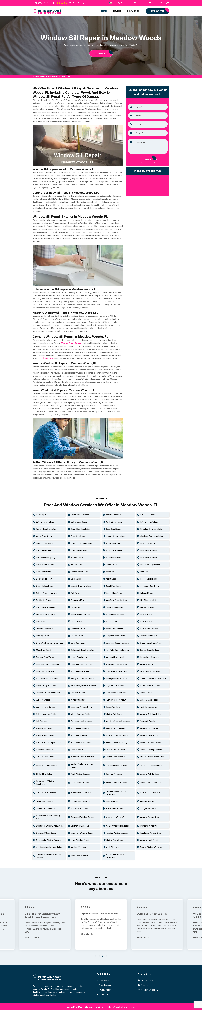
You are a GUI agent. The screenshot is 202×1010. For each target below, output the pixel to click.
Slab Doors (75, 593)
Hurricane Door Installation (47, 664)
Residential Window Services (152, 833)
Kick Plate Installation (149, 600)
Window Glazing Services (151, 749)
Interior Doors (111, 564)
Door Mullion (76, 579)
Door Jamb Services (148, 557)
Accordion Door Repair (150, 586)
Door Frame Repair (79, 550)
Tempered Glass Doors (115, 636)
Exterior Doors (77, 564)
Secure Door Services (149, 650)
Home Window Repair (80, 840)
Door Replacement (113, 515)
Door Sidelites (146, 621)
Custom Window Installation (48, 693)
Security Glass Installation (81, 721)
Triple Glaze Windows (45, 801)
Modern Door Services (115, 536)
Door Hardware (146, 614)
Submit (147, 159)
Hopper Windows (112, 707)
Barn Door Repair (43, 572)
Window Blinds (146, 693)
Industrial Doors (146, 593)
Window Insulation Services (152, 782)
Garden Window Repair (115, 749)
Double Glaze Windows (150, 793)
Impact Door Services (149, 657)
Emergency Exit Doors (45, 614)
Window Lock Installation (81, 742)
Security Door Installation (81, 586)
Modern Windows (78, 847)
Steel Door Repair (78, 536)
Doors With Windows (45, 564)
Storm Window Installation (151, 765)
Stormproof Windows (80, 826)
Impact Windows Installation (117, 826)
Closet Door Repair (113, 586)
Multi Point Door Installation (117, 650)
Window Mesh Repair (45, 757)
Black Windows (112, 847)
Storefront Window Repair (82, 833)
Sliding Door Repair (79, 522)
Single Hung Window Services (83, 685)
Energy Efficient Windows (151, 847)
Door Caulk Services (114, 628)
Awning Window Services (116, 678)
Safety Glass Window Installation (45, 782)
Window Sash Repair (45, 735)
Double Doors (111, 621)
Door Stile (109, 572)
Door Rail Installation (148, 550)
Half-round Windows (114, 808)
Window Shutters (78, 700)
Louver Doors (76, 621)
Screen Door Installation (150, 643)
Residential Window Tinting (82, 817)
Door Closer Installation (46, 607)
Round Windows (147, 801)
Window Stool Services (115, 728)
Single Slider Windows (114, 685)
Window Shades (43, 700)
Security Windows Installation (117, 721)
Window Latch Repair (149, 840)
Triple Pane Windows (80, 856)
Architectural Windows (80, 801)
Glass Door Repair (113, 529)
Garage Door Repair (79, 572)
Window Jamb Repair (149, 728)
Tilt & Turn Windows (148, 707)
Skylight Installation (44, 774)
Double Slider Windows (150, 685)
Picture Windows (78, 693)
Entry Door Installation (45, 522)
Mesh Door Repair (43, 650)
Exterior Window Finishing (47, 714)
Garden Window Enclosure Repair (82, 765)
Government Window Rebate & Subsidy (49, 855)
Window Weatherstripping (116, 742)
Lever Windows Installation (116, 735)
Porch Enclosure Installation (117, 765)
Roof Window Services (80, 774)
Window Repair (146, 664)
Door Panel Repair (44, 579)
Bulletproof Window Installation (49, 826)
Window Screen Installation (82, 757)
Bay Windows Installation (47, 678)
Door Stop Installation (114, 550)
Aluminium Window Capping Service (48, 817)
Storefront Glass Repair (46, 833)
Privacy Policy (105, 990)
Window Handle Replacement (48, 742)
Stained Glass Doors (44, 586)
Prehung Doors (42, 636)
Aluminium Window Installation (49, 847)
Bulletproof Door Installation (82, 650)
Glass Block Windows (80, 782)
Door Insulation (42, 621)
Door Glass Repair (113, 557)
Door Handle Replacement (82, 543)
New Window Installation (46, 671)
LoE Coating (41, 721)
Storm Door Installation (80, 529)
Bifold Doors (76, 607)
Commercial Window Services (48, 840)
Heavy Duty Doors (79, 657)
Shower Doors (77, 557)
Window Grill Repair (113, 714)
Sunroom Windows (113, 774)
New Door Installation (80, 515)
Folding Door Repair (44, 543)
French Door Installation (46, 529)
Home (35, 76)
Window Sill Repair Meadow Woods (55, 76)
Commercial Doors (78, 600)
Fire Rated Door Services (81, 664)
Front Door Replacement (150, 564)
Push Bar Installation (114, 607)
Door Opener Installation (115, 614)
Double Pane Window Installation (114, 855)
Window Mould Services (81, 793)
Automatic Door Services (116, 664)
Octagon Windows (148, 808)
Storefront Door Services (116, 600)
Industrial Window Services (116, 833)
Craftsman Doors (78, 628)
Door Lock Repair (147, 543)
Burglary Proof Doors (45, 657)
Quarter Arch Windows (45, 808)
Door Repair (41, 515)
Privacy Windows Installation (152, 757)
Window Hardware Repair (116, 782)
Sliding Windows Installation (82, 678)
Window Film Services (149, 817)
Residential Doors (43, 600)
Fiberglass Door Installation (151, 529)
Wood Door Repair (44, 536)
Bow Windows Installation (151, 671)
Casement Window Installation (153, 678)
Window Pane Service (45, 707)
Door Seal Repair (78, 643)
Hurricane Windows (148, 826)
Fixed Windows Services (115, 693)
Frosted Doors (77, 636)
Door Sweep (110, 579)
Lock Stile (144, 572)
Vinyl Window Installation (116, 671)
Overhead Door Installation (116, 657)
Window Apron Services (150, 742)
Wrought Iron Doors (113, 593)
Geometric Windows (148, 721)
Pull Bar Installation (148, 607)
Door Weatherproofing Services (49, 643)
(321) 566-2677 (44, 3)
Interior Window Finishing (81, 714)
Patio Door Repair (147, 515)
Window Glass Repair (149, 700)
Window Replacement (80, 671)
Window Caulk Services (46, 793)
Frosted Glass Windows (115, 757)
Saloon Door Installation (46, 593)
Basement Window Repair (82, 707)
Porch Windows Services (47, 765)
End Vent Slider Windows (116, 700)
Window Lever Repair (149, 735)
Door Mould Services (149, 628)
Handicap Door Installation (82, 614)
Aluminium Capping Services (117, 643)
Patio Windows (77, 749)
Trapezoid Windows (79, 808)
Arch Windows (111, 801)
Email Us (140, 3)
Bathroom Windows (44, 749)
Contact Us (103, 994)
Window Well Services (149, 774)
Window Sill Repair (44, 728)
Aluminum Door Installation (151, 536)
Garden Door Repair (113, 522)
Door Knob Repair (113, 543)
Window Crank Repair (114, 840)
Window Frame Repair (80, 728)
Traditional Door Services (47, 628)
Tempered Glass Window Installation (116, 792)
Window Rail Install (79, 735)
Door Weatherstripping (45, 557)
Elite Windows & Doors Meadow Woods (102, 1007)
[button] (95, 956)
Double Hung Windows (46, 685)
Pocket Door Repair (148, 579)
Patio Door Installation (149, 522)
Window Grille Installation (150, 714)
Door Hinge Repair (44, 550)
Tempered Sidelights (148, 636)
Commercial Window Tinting (117, 817)
